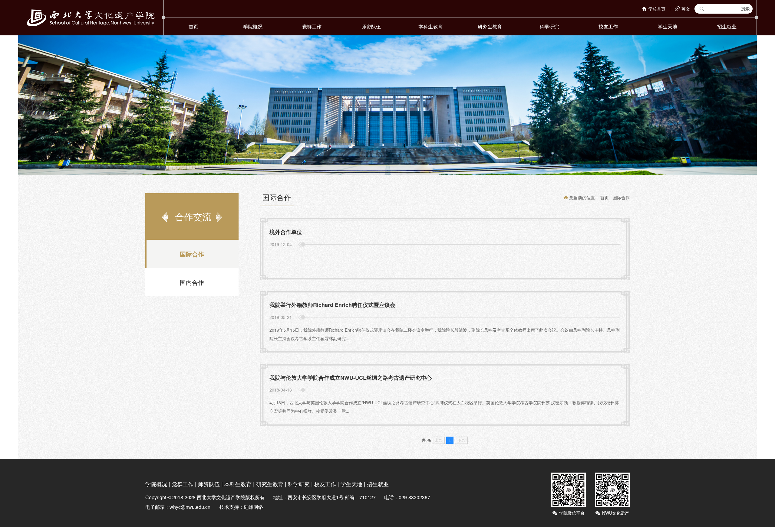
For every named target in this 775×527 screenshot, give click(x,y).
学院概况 (252, 26)
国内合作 (192, 282)
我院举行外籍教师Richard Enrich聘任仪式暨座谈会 (332, 305)
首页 (193, 26)
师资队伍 (371, 26)
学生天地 (667, 26)
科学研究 (549, 26)
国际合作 (192, 253)
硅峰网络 (253, 506)
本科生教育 (430, 26)
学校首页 (656, 8)
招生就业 (727, 26)
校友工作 (608, 26)
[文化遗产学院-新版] (90, 17)
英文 (685, 8)
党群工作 (312, 26)
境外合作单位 (285, 232)
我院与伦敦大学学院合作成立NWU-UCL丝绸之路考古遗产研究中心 (350, 378)
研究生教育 (490, 26)
